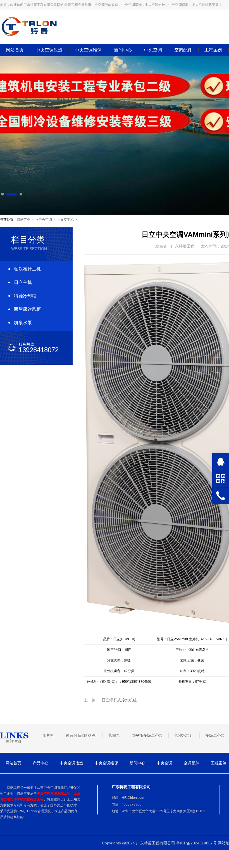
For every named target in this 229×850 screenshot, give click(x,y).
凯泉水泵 (23, 322)
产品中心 (40, 763)
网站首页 (15, 50)
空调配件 (183, 50)
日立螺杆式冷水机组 (119, 700)
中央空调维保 (88, 50)
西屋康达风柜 (27, 309)
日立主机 (67, 220)
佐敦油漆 (13, 741)
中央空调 (153, 50)
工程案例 (213, 50)
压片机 (48, 735)
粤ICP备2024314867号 (196, 843)
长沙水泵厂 (184, 735)
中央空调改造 (49, 50)
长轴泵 (114, 735)
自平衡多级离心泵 (147, 735)
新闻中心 (123, 50)
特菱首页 (23, 220)
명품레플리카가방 (81, 735)
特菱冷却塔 (25, 295)
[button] (2, 194)
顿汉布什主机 (27, 269)
